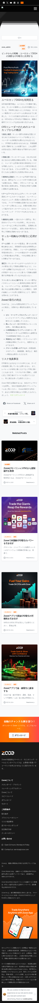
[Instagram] (18, 3)
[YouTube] (11, 3)
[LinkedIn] (14, 3)
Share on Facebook (13, 403)
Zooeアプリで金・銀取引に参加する (18, 689)
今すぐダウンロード (17, 395)
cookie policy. (28, 999)
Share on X (31, 403)
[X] (7, 3)
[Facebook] (4, 3)
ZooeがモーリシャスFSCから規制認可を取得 (19, 469)
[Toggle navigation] (35, 8)
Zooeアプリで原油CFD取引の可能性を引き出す (19, 617)
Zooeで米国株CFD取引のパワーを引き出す (19, 542)
